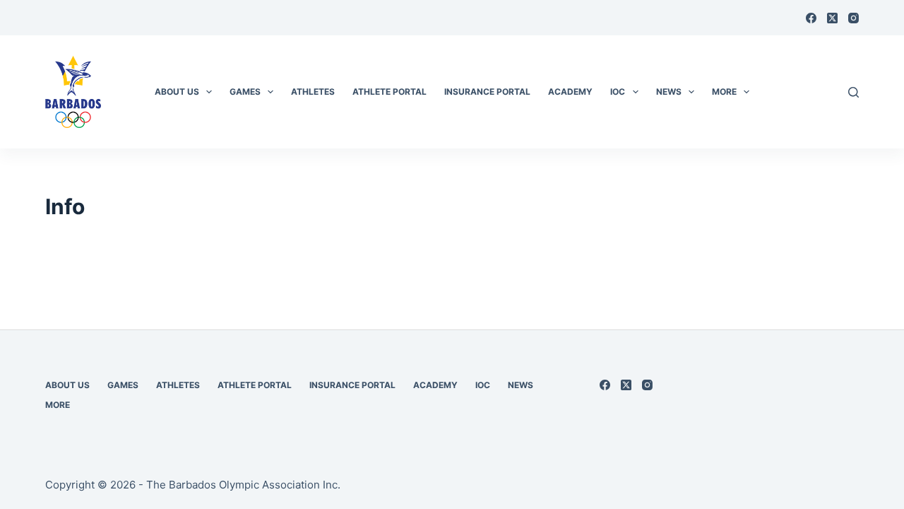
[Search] (853, 92)
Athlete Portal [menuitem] (389, 91)
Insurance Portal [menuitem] (487, 91)
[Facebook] (811, 18)
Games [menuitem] (245, 91)
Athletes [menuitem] (313, 91)
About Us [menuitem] (177, 91)
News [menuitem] (669, 91)
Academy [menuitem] (570, 91)
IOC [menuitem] (617, 91)
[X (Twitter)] (832, 18)
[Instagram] (853, 18)
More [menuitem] (724, 91)
